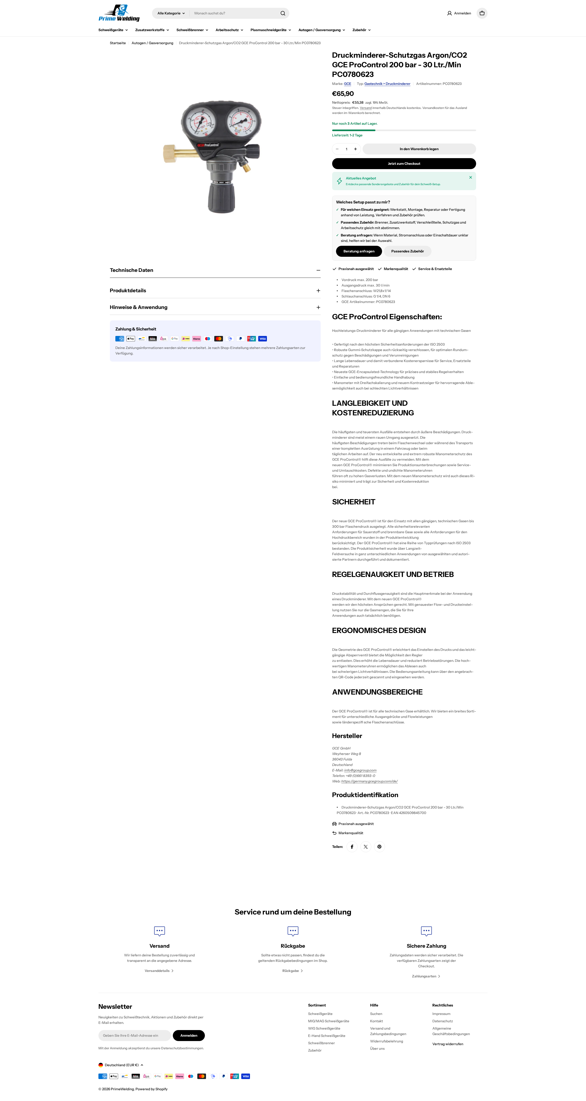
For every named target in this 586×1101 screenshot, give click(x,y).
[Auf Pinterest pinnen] (379, 846)
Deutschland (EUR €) (122, 1065)
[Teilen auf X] (365, 846)
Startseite (118, 43)
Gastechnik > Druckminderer (387, 83)
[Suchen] (283, 13)
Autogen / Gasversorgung (152, 43)
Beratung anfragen (359, 251)
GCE (347, 83)
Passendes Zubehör (407, 251)
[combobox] (220, 13)
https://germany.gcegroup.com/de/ (369, 781)
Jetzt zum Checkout (404, 163)
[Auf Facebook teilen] (352, 846)
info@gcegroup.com (360, 770)
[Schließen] (470, 177)
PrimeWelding (122, 1089)
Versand (366, 108)
